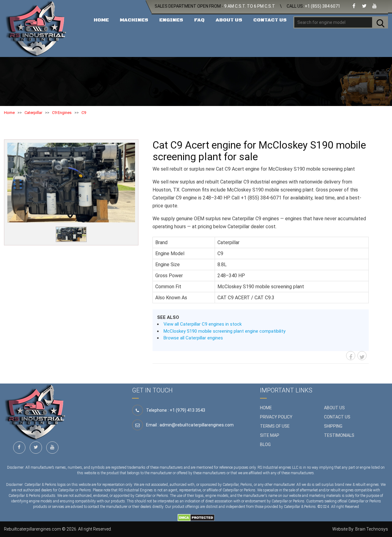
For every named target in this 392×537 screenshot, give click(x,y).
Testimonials (339, 435)
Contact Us (270, 20)
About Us (229, 20)
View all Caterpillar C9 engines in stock (203, 324)
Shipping (333, 426)
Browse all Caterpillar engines (193, 338)
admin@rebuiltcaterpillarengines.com (197, 424)
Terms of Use (275, 426)
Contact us (337, 416)
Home (101, 20)
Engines (171, 20)
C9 (83, 112)
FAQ (199, 20)
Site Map (269, 435)
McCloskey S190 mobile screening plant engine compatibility (224, 331)
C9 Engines (62, 112)
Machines (134, 20)
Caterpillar (33, 112)
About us (334, 407)
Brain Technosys (371, 529)
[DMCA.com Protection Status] (196, 517)
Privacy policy (276, 416)
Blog (265, 444)
